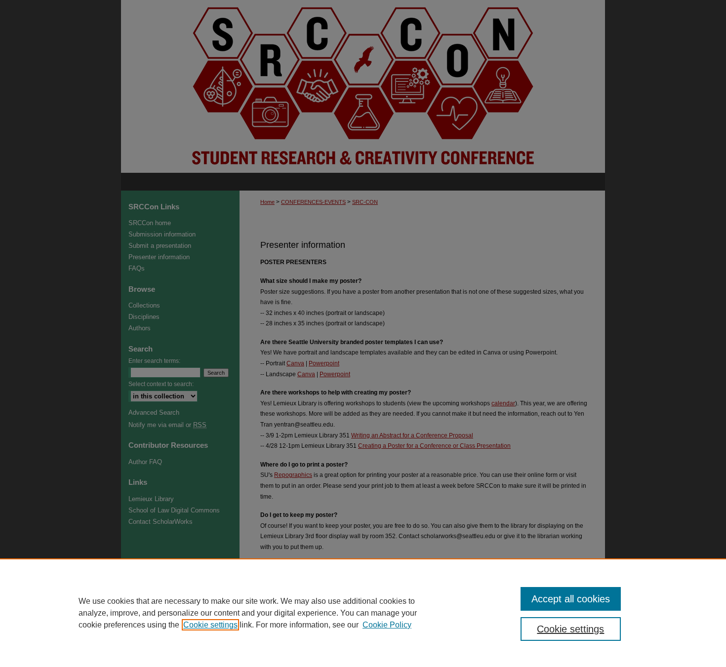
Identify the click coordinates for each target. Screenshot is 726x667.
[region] (363, 612)
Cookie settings (210, 625)
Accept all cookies (570, 598)
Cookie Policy (387, 625)
